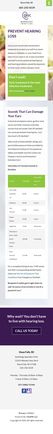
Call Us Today (26, 331)
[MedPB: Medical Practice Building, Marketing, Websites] (26, 416)
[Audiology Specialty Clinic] (26, 23)
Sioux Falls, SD (26, 2)
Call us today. (30, 91)
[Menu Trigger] (49, 3)
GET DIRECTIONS (26, 384)
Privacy (22, 413)
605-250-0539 (27, 7)
